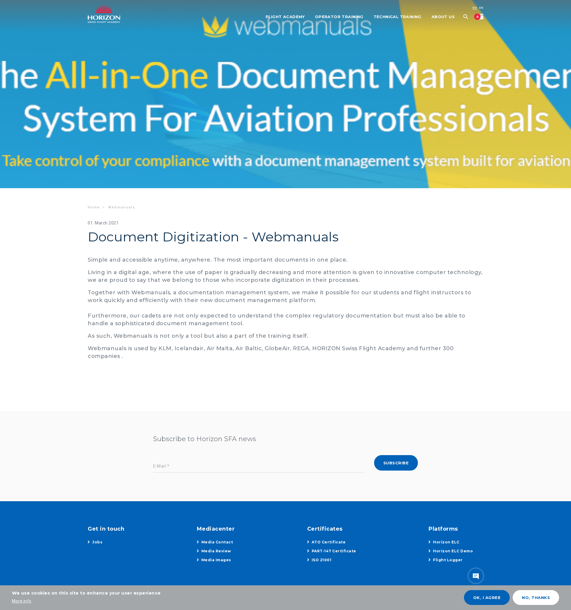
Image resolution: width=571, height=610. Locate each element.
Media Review (216, 551)
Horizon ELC (446, 542)
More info (22, 601)
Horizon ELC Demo (453, 551)
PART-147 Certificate (334, 551)
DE (481, 7)
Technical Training (397, 16)
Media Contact (217, 542)
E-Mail (159, 466)
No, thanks (536, 597)
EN (475, 7)
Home (94, 207)
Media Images (216, 560)
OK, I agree (487, 597)
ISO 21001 (322, 560)
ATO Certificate (329, 542)
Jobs (97, 542)
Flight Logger (448, 560)
